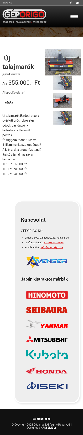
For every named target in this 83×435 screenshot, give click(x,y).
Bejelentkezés (41, 418)
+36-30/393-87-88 (54, 242)
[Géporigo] (25, 16)
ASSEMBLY (49, 427)
